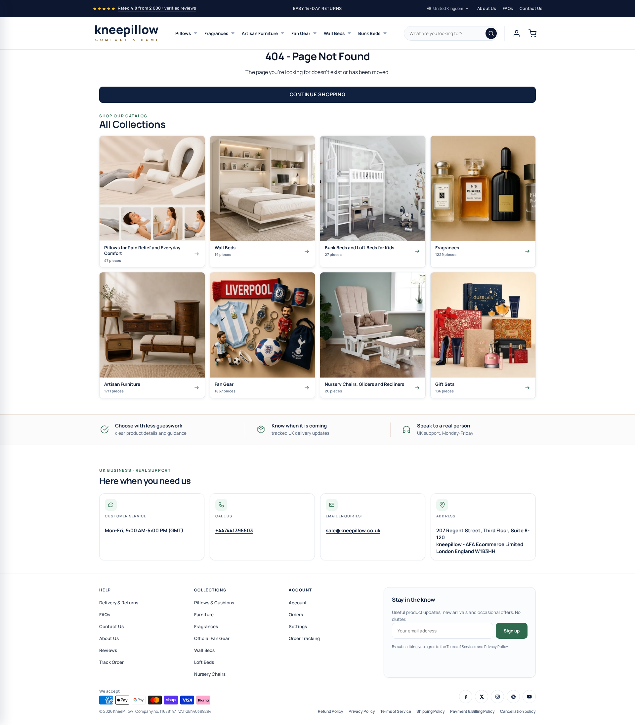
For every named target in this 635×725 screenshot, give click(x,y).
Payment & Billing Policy (472, 711)
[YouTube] (529, 696)
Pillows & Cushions (214, 603)
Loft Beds (204, 662)
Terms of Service (395, 711)
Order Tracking (304, 638)
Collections (210, 590)
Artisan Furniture (260, 33)
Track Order (111, 662)
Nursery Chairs (210, 674)
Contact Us (531, 8)
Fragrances (216, 33)
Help (105, 590)
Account (300, 590)
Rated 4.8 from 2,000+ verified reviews (157, 8)
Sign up (512, 631)
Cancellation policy (518, 711)
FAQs (508, 8)
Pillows (183, 33)
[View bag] (532, 33)
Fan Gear (300, 33)
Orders (296, 615)
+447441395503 (234, 530)
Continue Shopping (318, 94)
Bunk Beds (369, 33)
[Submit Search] (491, 33)
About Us (486, 8)
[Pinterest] (513, 696)
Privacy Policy (362, 711)
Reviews (108, 650)
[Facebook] (465, 696)
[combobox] (451, 33)
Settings (298, 626)
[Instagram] (497, 696)
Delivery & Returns (118, 603)
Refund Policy (330, 711)
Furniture (204, 615)
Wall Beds (334, 33)
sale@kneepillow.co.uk (353, 530)
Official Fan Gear (212, 638)
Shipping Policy (430, 711)
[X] (481, 696)
